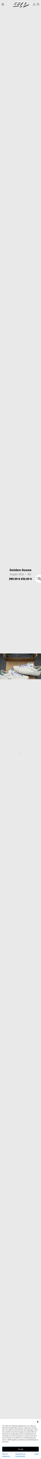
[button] (38, 1422)
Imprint (36, 1454)
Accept (20, 1449)
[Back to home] (20, 4)
